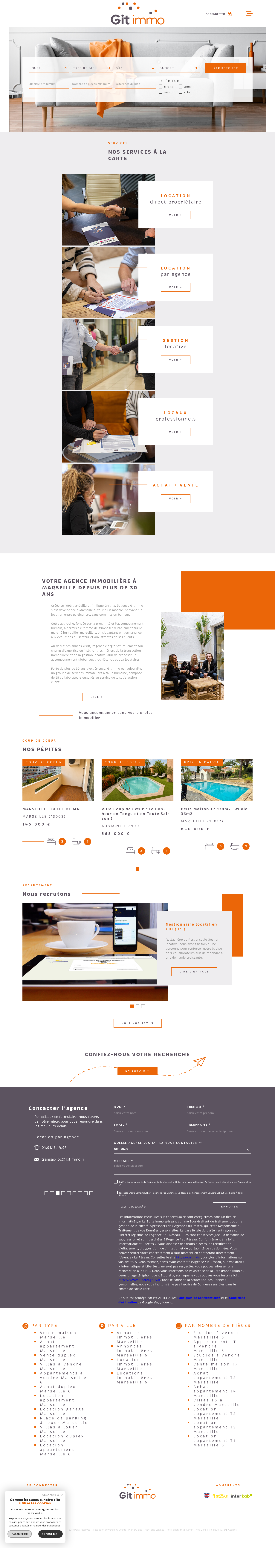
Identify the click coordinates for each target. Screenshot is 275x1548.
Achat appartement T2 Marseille (214, 1378)
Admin (189, 1530)
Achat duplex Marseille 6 (58, 1389)
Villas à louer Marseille (59, 1429)
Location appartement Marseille (57, 1400)
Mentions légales (154, 1530)
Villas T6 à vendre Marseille (216, 1402)
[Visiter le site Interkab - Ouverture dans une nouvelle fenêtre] (242, 1496)
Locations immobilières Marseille (135, 1364)
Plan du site (135, 1530)
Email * (121, 1124)
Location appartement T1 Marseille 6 (214, 1441)
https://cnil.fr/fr (188, 1257)
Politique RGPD (217, 1530)
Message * (123, 1161)
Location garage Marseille (62, 1411)
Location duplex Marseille (62, 1438)
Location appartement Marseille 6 (57, 1450)
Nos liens (201, 1530)
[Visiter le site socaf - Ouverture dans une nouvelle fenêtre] (220, 1496)
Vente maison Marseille (58, 1335)
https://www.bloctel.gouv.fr (139, 1280)
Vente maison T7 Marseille (215, 1366)
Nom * (120, 1106)
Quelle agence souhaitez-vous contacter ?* (158, 1142)
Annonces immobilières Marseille (135, 1337)
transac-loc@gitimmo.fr (63, 1159)
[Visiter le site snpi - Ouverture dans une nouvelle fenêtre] (207, 1495)
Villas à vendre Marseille (61, 1366)
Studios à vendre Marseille (216, 1357)
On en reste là (50, 1494)
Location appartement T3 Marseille (214, 1427)
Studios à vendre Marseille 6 (216, 1335)
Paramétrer (20, 1534)
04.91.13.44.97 (54, 1147)
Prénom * (196, 1106)
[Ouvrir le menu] (249, 13)
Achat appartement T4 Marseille (215, 1391)
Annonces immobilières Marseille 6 (135, 1351)
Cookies (232, 1530)
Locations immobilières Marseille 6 (135, 1378)
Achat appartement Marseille (57, 1346)
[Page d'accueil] (137, 13)
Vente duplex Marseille (58, 1357)
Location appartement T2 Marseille (214, 1414)
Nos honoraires (175, 1530)
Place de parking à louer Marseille (64, 1420)
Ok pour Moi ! (50, 1534)
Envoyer (229, 1206)
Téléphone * (199, 1124)
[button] (137, 869)
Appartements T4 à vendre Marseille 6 (216, 1346)
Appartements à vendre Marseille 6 (63, 1378)
